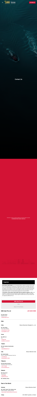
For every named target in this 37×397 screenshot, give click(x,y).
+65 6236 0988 (31, 311)
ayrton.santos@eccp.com (5, 367)
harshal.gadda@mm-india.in (5, 358)
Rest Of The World (18, 306)
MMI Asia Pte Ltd (18, 301)
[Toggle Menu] (2, 2)
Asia (18, 304)
